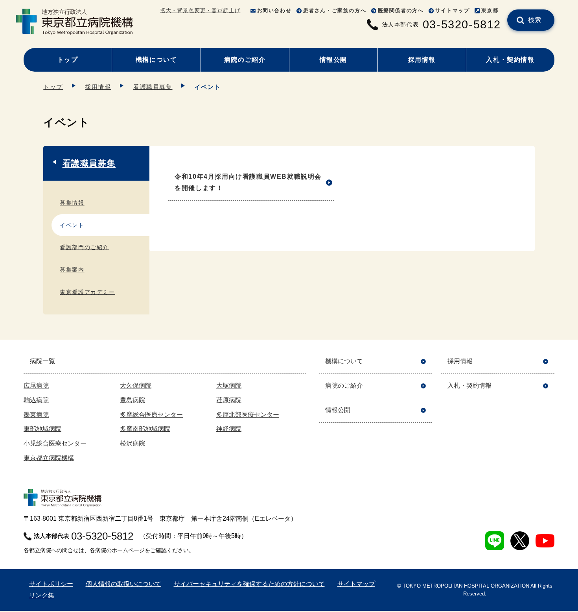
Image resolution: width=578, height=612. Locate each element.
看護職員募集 (153, 86)
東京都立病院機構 (49, 458)
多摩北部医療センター (247, 414)
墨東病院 (36, 414)
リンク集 (41, 595)
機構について (156, 59)
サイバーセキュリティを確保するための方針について (249, 584)
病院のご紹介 (245, 59)
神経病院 (228, 428)
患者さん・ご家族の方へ (334, 10)
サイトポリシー (51, 584)
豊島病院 (132, 400)
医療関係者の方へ (401, 10)
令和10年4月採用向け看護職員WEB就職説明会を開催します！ (248, 182)
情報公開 (333, 59)
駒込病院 (36, 400)
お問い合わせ (274, 10)
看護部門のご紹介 (84, 247)
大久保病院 (135, 385)
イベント (72, 225)
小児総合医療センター (55, 443)
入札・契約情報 (510, 59)
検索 (535, 20)
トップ (67, 59)
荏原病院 (228, 400)
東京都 (490, 10)
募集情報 (72, 203)
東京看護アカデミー (87, 292)
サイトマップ (452, 10)
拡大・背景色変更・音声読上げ (200, 10)
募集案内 (72, 269)
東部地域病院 (42, 428)
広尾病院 (36, 385)
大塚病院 (228, 385)
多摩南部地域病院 (145, 428)
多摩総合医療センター (151, 414)
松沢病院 (132, 443)
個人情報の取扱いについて (123, 584)
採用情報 (422, 59)
